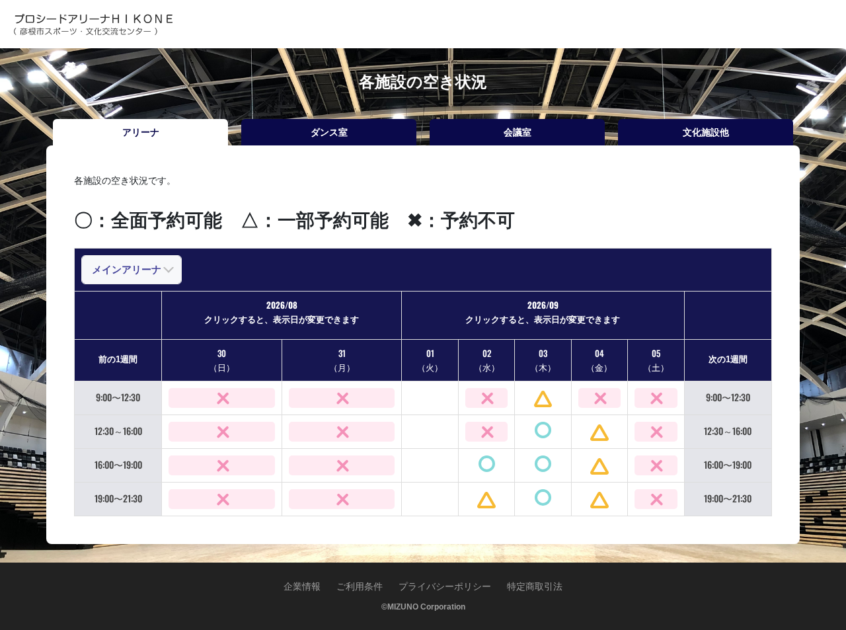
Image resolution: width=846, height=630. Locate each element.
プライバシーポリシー (445, 586)
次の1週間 (728, 359)
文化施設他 (706, 132)
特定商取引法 (534, 586)
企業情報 (302, 586)
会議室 (517, 132)
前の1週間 (117, 359)
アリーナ (140, 132)
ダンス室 (329, 132)
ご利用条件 (359, 586)
